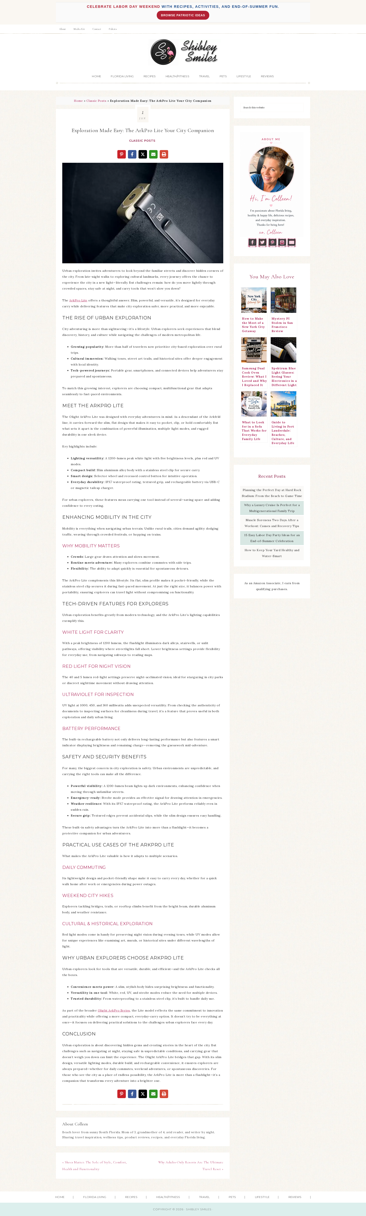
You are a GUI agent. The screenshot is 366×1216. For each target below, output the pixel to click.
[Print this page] (164, 154)
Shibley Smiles (183, 52)
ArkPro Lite (78, 300)
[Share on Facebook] (132, 154)
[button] (68, 169)
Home (78, 101)
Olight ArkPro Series (114, 1010)
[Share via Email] (153, 154)
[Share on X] (143, 154)
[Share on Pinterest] (121, 154)
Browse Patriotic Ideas (183, 15)
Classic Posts (96, 101)
